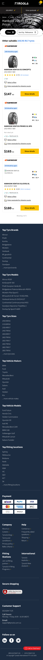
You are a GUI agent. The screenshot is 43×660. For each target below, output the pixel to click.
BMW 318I (6, 430)
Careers (5, 532)
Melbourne (6, 455)
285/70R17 (6, 347)
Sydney (5, 452)
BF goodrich (6, 254)
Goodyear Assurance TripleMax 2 (14, 306)
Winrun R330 (7, 279)
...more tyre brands (9, 267)
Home (4, 17)
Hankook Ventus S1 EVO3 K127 (13, 299)
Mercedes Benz (7, 375)
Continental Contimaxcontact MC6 (15, 302)
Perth (4, 461)
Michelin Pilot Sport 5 (10, 292)
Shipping (25, 537)
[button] (35, 60)
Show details (30, 94)
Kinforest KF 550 (8, 283)
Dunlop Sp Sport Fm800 (11, 309)
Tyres (12, 17)
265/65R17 (6, 334)
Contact (25, 528)
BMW (4, 365)
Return (24, 540)
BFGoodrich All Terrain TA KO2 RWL (15, 296)
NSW (4, 468)
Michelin (5, 248)
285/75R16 (6, 350)
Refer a (7, 546)
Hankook (5, 251)
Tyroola (7, 535)
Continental (6, 258)
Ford (4, 369)
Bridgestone (6, 244)
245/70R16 (6, 330)
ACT (3, 478)
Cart (41, 1)
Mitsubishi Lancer (8, 436)
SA (3, 481)
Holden (5, 392)
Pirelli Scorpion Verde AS (11, 286)
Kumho (5, 241)
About (5, 528)
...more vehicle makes (10, 398)
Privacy (7, 543)
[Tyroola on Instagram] (18, 640)
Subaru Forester (8, 440)
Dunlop (5, 261)
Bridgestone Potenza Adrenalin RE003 (16, 289)
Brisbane (5, 458)
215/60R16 (6, 324)
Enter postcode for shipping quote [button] (19, 86)
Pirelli (4, 238)
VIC (3, 471)
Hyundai (5, 382)
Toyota (5, 372)
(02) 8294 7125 (7, 611)
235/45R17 (6, 327)
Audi (4, 389)
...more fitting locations (11, 485)
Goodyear (6, 264)
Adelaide (5, 465)
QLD (3, 475)
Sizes (18, 17)
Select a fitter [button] (11, 82)
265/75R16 (6, 344)
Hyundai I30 (6, 420)
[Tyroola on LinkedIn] (4, 640)
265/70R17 (6, 340)
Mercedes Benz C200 (10, 427)
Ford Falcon (6, 410)
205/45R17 (27, 17)
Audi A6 (5, 423)
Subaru (5, 385)
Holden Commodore (10, 417)
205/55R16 (6, 321)
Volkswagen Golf (8, 433)
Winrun (5, 234)
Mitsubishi (6, 379)
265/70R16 (6, 337)
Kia (3, 395)
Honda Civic (6, 413)
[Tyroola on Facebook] (11, 640)
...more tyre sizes (8, 354)
